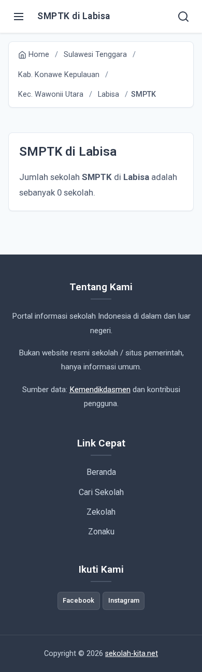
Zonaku (101, 531)
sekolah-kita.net (131, 653)
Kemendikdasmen (100, 389)
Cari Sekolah (101, 492)
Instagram (123, 600)
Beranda (101, 472)
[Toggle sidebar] (18, 16)
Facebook (78, 600)
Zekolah (101, 512)
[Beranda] (183, 16)
